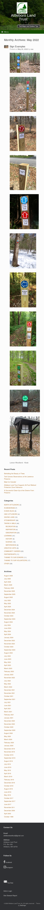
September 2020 (9, 730)
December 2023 (9, 640)
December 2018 (9, 782)
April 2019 (7, 773)
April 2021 (7, 708)
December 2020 (9, 721)
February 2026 (9, 588)
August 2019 (8, 761)
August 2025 (8, 597)
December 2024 (9, 609)
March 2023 (8, 668)
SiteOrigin (23, 905)
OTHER (6, 563)
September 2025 (9, 594)
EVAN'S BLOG (9, 511)
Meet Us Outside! (10, 482)
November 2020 (9, 724)
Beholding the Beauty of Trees (14, 473)
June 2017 (7, 804)
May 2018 (7, 795)
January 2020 (8, 745)
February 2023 (9, 671)
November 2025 (9, 591)
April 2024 (7, 634)
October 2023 (8, 647)
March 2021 (8, 711)
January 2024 (8, 637)
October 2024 (8, 616)
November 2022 (9, 677)
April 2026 (7, 582)
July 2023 (7, 656)
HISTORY (9, 539)
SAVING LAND (9, 517)
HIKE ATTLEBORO (10, 514)
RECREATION (10, 526)
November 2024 (9, 613)
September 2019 (9, 758)
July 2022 (7, 681)
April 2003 (7, 813)
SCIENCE (9, 542)
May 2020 (7, 736)
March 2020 (8, 739)
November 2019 (9, 752)
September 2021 (9, 699)
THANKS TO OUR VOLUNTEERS (15, 560)
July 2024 (7, 625)
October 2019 (8, 755)
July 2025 (7, 600)
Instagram (9, 867)
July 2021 (7, 702)
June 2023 (7, 659)
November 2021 (9, 693)
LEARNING (8, 536)
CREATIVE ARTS (10, 548)
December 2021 (9, 690)
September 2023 (9, 650)
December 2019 (9, 749)
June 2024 (7, 628)
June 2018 (7, 792)
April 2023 (7, 665)
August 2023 (8, 653)
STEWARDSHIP (9, 520)
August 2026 (8, 576)
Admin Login (8, 891)
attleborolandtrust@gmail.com (14, 835)
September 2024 (9, 619)
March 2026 (8, 585)
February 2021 (9, 715)
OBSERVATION (11, 532)
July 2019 (7, 764)
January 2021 (8, 718)
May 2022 (7, 684)
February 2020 (9, 742)
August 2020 (8, 733)
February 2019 (9, 779)
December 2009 (9, 810)
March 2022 (8, 687)
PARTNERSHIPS (10, 554)
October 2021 (8, 696)
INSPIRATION (10, 529)
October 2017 (8, 798)
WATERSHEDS (11, 545)
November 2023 (9, 644)
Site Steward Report (10, 895)
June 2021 (7, 705)
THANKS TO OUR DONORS (13, 557)
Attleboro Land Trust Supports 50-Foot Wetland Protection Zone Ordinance (20, 486)
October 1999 (8, 817)
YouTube (10, 883)
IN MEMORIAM (9, 508)
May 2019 (7, 770)
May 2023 (7, 662)
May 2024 (7, 631)
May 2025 (7, 603)
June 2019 (7, 767)
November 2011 (9, 807)
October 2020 (8, 727)
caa (32, 49)
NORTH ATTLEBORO (11, 505)
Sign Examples (17, 46)
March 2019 (8, 776)
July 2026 (7, 579)
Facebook (8, 862)
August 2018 (8, 789)
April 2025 (7, 606)
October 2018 (8, 786)
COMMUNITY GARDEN (12, 551)
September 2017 (9, 801)
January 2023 (8, 674)
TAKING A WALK (10, 523)
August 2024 (8, 622)
